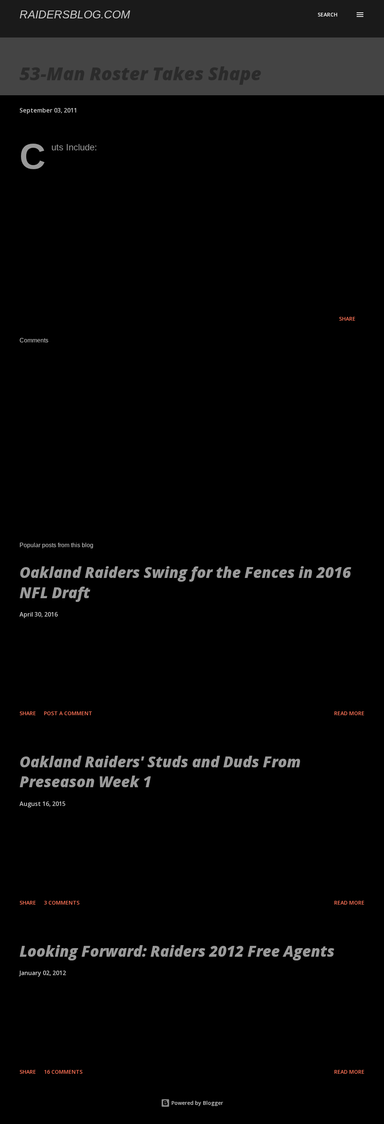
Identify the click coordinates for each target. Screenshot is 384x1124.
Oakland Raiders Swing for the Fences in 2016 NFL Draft (185, 582)
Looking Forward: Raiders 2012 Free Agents (177, 951)
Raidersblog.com (75, 14)
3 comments (62, 902)
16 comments (63, 1071)
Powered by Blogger (196, 1102)
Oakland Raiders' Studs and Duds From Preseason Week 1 (160, 771)
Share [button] (347, 318)
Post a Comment (68, 713)
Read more (349, 713)
